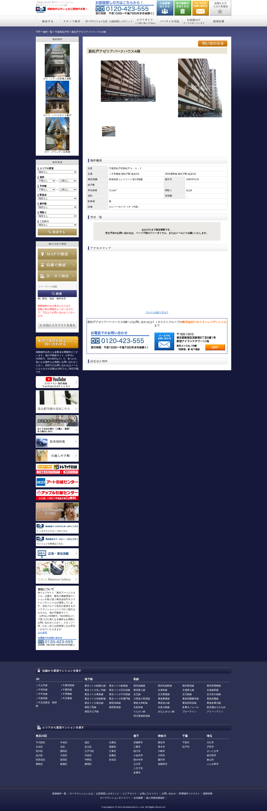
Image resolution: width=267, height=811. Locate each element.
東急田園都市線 (190, 698)
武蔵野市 (138, 742)
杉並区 (112, 759)
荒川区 (39, 751)
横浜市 (161, 742)
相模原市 (162, 764)
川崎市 (161, 751)
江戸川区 (89, 751)
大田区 (63, 755)
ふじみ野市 (213, 764)
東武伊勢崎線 (214, 685)
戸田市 (210, 746)
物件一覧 (47, 32)
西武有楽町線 (165, 685)
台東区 (112, 742)
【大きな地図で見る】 (157, 312)
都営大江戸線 (92, 711)
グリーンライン (215, 711)
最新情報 (207, 793)
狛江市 (137, 751)
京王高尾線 (164, 694)
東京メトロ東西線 (94, 694)
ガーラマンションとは (96, 21)
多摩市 (137, 772)
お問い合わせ (200, 7)
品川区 (39, 755)
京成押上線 (188, 690)
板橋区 (63, 764)
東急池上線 (164, 703)
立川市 (137, 764)
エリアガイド (145, 21)
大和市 (161, 755)
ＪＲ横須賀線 (67, 685)
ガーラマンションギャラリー (115, 798)
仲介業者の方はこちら (182, 7)
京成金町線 (213, 690)
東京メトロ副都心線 (95, 685)
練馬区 (88, 764)
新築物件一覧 (59, 793)
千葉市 (185, 742)
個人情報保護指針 (155, 798)
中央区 (63, 742)
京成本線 (162, 690)
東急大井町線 (141, 703)
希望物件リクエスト (189, 793)
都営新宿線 (115, 707)
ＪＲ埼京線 (41, 689)
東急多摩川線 (214, 703)
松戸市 (185, 746)
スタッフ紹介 (72, 21)
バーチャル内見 (170, 21)
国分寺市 (138, 759)
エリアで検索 (57, 275)
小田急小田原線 (142, 698)
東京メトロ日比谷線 (119, 690)
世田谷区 (40, 759)
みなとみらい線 (166, 711)
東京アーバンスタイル (41, 10)
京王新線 (187, 694)
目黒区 (112, 755)
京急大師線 (164, 707)
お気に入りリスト (149, 793)
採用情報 (219, 21)
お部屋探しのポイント (121, 21)
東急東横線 (164, 698)
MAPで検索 (57, 253)
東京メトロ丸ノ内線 (95, 690)
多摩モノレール (190, 707)
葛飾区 (112, 746)
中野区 (88, 759)
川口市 (210, 742)
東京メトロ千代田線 (119, 694)
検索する (48, 21)
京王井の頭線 (214, 694)
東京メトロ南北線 (94, 703)
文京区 (39, 746)
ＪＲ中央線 (41, 694)
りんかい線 (139, 711)
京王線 (137, 694)
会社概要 (42, 632)
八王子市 (138, 768)
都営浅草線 (115, 703)
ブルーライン (189, 711)
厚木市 (161, 746)
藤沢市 (161, 759)
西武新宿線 (188, 685)
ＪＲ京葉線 (66, 698)
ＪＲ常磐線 (66, 694)
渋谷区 (88, 755)
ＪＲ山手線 (41, 685)
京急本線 (138, 707)
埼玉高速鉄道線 (142, 715)
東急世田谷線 (189, 703)
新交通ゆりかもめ (216, 707)
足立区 (88, 746)
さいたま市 (213, 751)
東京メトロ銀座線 (118, 685)
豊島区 (39, 764)
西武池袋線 (139, 685)
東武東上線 (139, 690)
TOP (38, 31)
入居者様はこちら (165, 7)
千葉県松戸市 (62, 32)
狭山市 (210, 759)
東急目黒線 (213, 698)
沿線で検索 (57, 264)
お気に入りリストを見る (220, 7)
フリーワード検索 (57, 293)
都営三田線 (90, 707)
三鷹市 (137, 746)
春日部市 (211, 755)
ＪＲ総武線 (41, 698)
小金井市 (138, 755)
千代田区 (40, 742)
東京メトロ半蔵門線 (119, 698)
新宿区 (63, 759)
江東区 (112, 751)
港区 (87, 742)
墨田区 (63, 751)
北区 (62, 746)
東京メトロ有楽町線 (95, 698)
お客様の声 (194, 21)
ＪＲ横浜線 (66, 689)
